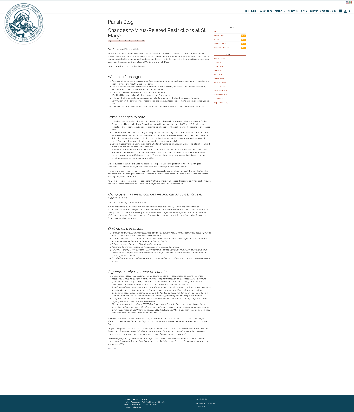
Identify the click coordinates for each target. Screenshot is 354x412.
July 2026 (218, 62)
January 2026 (219, 86)
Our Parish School (328, 11)
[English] (347, 2)
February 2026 (220, 82)
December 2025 (220, 90)
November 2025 (220, 94)
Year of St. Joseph (221, 48)
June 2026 (218, 66)
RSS (242, 47)
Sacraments (266, 11)
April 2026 (218, 74)
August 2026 (219, 58)
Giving (304, 11)
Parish (254, 11)
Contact (314, 11)
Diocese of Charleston (205, 403)
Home (247, 11)
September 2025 (221, 103)
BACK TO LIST (113, 348)
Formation (280, 11)
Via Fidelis (200, 406)
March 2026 (219, 78)
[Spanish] (351, 2)
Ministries (293, 11)
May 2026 (218, 70)
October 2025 (219, 99)
